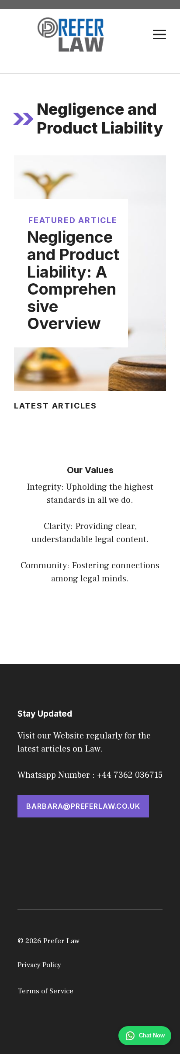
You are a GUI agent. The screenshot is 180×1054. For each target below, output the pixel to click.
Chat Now (152, 1035)
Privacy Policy (39, 965)
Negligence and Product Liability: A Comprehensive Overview (73, 280)
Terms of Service (45, 991)
